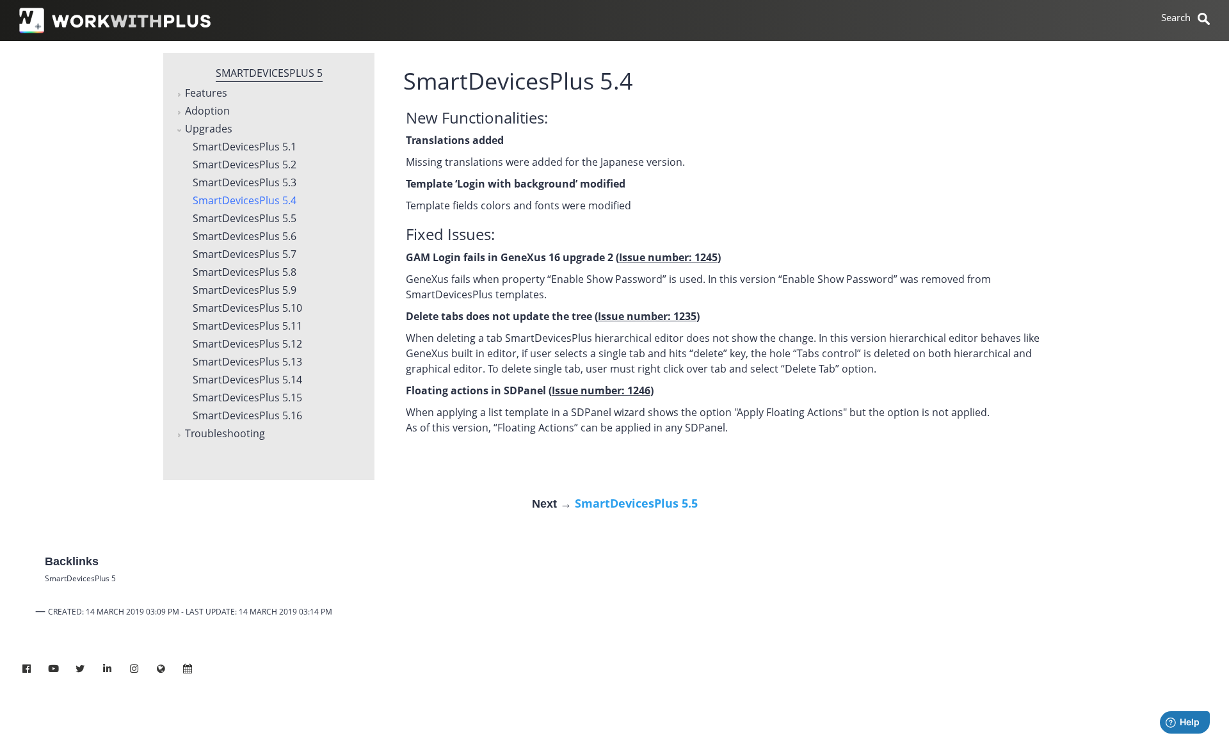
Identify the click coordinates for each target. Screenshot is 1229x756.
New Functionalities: (477, 117)
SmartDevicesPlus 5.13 (247, 362)
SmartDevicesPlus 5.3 (244, 183)
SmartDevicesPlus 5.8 (244, 272)
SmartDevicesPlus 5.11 (247, 326)
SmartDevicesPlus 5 (269, 73)
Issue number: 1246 (601, 390)
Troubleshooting (225, 434)
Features (206, 93)
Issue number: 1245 (668, 257)
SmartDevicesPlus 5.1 (244, 147)
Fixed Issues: (450, 234)
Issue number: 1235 (647, 316)
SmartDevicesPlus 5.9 (244, 290)
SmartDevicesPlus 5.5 (244, 219)
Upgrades (208, 129)
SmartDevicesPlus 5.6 (244, 236)
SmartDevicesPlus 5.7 (244, 254)
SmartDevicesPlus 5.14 (247, 380)
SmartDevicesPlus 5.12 (247, 344)
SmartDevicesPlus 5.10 (247, 308)
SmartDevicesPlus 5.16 (247, 416)
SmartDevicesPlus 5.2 (244, 165)
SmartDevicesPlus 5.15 (247, 398)
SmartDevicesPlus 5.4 (244, 201)
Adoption (207, 111)
